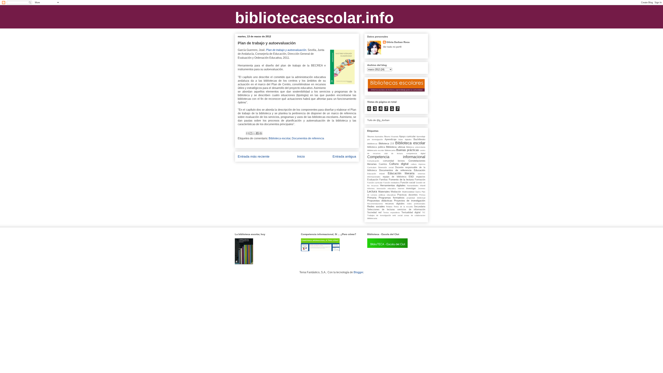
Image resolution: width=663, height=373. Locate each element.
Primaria (371, 197)
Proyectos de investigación (409, 200)
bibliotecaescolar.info (314, 17)
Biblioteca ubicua (395, 147)
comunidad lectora (394, 161)
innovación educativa (386, 188)
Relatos (389, 207)
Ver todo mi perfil (392, 46)
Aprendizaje (390, 139)
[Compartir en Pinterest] (260, 133)
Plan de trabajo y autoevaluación (286, 50)
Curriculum (371, 167)
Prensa (422, 195)
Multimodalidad (408, 192)
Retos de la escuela (403, 207)
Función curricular (375, 183)
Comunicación (373, 161)
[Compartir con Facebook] (257, 133)
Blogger (358, 272)
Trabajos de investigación (379, 215)
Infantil (422, 186)
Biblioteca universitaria (415, 147)
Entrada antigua (344, 156)
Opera (418, 192)
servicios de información (411, 209)
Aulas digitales (405, 139)
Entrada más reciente (254, 156)
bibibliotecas (372, 144)
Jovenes (421, 188)
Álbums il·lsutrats (391, 136)
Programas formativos (391, 197)
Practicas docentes (407, 195)
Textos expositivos (391, 212)
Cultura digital (399, 164)
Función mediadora (391, 183)
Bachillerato (419, 139)
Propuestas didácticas (379, 200)
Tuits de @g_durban (378, 120)
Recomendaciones (375, 204)
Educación (419, 170)
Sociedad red (374, 212)
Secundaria (419, 206)
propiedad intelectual (416, 198)
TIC (423, 212)
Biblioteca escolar (279, 138)
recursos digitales (395, 203)
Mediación (396, 192)
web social (397, 215)
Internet (401, 188)
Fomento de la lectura (401, 179)
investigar (411, 188)
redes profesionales (416, 204)
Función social (407, 182)
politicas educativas (387, 195)
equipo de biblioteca (394, 177)
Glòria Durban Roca (398, 42)
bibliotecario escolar (375, 150)
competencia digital (415, 153)
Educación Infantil (376, 174)
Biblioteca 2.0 (386, 143)
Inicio (301, 156)
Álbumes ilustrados (375, 136)
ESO (411, 176)
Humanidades (413, 186)
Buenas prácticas (407, 150)
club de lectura (393, 153)
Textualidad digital (410, 212)
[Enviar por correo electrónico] (247, 133)
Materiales (384, 191)
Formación (420, 179)
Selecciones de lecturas (381, 209)
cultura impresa (418, 164)
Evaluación (372, 179)
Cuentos (383, 164)
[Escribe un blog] (251, 133)
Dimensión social (385, 167)
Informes (371, 188)
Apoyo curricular (407, 136)
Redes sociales (376, 206)
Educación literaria (401, 173)
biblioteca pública (376, 147)
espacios (420, 177)
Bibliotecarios (390, 150)
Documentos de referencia (308, 138)
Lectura (372, 191)
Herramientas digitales (392, 185)
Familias (383, 179)
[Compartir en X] (254, 133)
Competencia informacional (396, 157)
